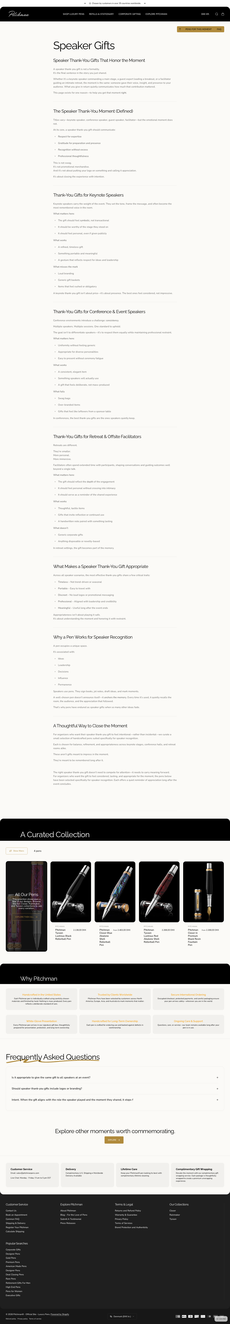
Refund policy (11, 1319)
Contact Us (11, 1210)
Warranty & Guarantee (126, 1215)
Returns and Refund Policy (128, 1210)
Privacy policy (23, 1319)
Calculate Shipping (15, 1231)
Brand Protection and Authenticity (131, 1227)
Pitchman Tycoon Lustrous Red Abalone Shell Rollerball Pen (151, 936)
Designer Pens (13, 1254)
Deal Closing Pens (15, 1274)
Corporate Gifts (13, 1249)
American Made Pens (16, 1266)
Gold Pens (11, 1258)
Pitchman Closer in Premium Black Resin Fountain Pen (194, 937)
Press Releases (67, 1223)
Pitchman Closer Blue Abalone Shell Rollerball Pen (105, 937)
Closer (173, 1210)
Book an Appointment (16, 1215)
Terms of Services (123, 1223)
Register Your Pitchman (17, 1227)
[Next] (144, 3)
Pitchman (60, 926)
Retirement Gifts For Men (18, 1283)
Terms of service (35, 1319)
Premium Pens (13, 1262)
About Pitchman (68, 1210)
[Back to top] (180, 29)
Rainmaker (175, 1215)
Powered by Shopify (60, 1314)
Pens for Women (14, 1291)
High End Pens (13, 1287)
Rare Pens (11, 1278)
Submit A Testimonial (70, 1219)
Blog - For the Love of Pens (73, 1215)
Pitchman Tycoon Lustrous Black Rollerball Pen (63, 934)
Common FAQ (12, 1219)
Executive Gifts (13, 1295)
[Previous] (85, 3)
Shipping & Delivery (15, 1223)
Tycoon (173, 1219)
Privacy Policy (121, 1219)
